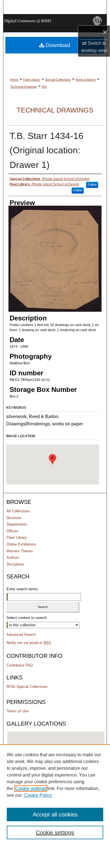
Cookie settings (30, 788)
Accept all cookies (55, 814)
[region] (55, 795)
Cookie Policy (38, 795)
